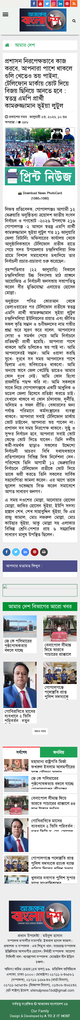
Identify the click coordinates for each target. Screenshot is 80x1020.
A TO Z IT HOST (57, 1016)
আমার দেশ (25, 45)
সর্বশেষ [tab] (21, 752)
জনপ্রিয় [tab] (58, 752)
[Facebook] (34, 3)
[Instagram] (54, 3)
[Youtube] (40, 3)
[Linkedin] (60, 3)
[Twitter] (47, 3)
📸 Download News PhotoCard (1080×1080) (40, 196)
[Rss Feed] (74, 3)
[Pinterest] (67, 3)
